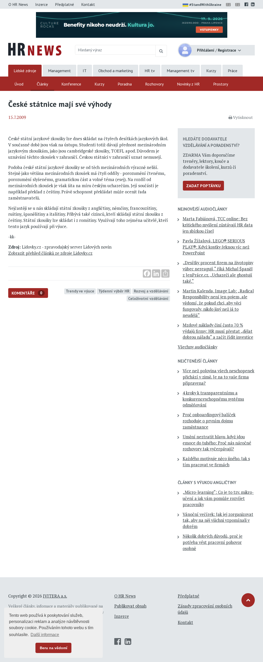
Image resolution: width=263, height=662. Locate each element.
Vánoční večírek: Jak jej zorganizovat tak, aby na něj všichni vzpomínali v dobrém (218, 520)
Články (42, 84)
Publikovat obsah (130, 606)
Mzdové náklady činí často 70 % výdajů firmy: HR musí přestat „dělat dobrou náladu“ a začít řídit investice (218, 331)
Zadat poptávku (203, 185)
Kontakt (88, 4)
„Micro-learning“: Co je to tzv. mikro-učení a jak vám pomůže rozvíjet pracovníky (218, 498)
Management (59, 70)
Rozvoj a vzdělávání (151, 291)
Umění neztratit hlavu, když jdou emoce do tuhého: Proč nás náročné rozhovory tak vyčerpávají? (217, 443)
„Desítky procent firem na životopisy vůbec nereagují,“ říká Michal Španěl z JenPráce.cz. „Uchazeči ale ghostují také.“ (218, 272)
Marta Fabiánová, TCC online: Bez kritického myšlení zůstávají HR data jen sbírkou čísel (218, 225)
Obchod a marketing (115, 70)
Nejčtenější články (198, 361)
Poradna (125, 84)
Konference (71, 84)
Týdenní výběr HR (113, 291)
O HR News (18, 4)
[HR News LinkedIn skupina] (253, 4)
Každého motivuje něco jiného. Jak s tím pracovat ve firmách (216, 462)
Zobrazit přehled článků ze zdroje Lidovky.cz (50, 253)
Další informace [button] (45, 634)
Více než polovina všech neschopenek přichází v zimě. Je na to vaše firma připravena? (218, 377)
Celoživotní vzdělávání (148, 298)
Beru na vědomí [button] (53, 648)
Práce (232, 70)
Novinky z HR (188, 84)
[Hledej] (161, 51)
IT (85, 70)
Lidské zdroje (25, 70)
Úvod (18, 84)
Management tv (180, 70)
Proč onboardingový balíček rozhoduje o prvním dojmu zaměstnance (209, 421)
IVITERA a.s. (55, 596)
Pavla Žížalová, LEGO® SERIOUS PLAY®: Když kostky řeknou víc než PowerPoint (216, 247)
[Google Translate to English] (238, 4)
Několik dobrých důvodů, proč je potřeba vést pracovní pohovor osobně (212, 542)
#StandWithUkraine (205, 4)
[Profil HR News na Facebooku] (246, 4)
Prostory (220, 84)
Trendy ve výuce (80, 291)
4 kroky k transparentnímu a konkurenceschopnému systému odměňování (213, 399)
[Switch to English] (229, 4)
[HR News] (34, 48)
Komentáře (27, 293)
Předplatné (64, 4)
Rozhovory (154, 84)
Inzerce (41, 4)
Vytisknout (243, 117)
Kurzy (211, 70)
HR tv (150, 70)
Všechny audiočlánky (197, 347)
